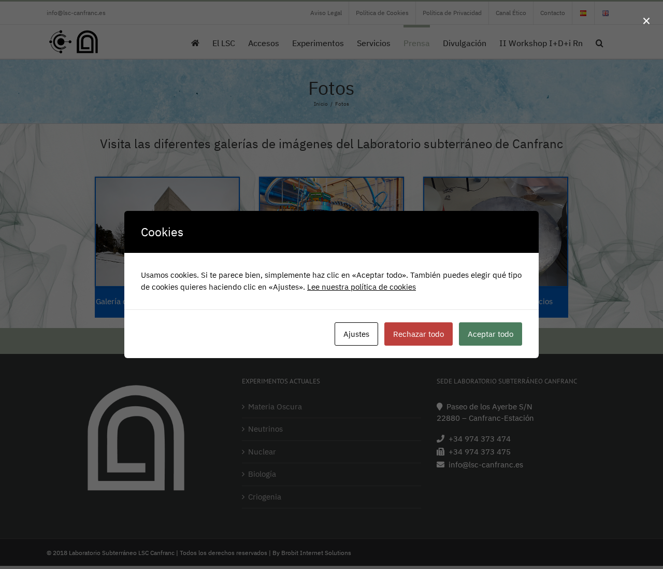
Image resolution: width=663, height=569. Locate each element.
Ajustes (356, 334)
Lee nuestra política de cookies (361, 287)
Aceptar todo (490, 334)
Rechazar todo (418, 334)
